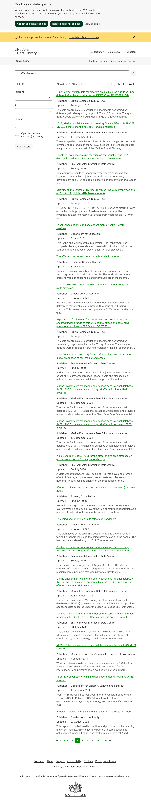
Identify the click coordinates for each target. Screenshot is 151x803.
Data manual (114, 52)
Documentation (118, 61)
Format (19, 119)
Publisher (20, 91)
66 (98, 740)
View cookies (92, 23)
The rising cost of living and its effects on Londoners (86, 518)
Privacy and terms (105, 761)
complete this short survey (84, 37)
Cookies (88, 761)
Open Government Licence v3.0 (75, 776)
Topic (18, 105)
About (50, 761)
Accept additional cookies (31, 23)
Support (132, 61)
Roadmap (39, 761)
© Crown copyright (75, 795)
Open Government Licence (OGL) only (32, 135)
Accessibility (74, 761)
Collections (96, 52)
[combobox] (34, 98)
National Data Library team (82, 766)
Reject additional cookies (66, 23)
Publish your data (98, 61)
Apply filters (23, 146)
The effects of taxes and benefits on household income (87, 256)
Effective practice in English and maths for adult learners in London (94, 711)
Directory (131, 52)
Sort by (111, 84)
